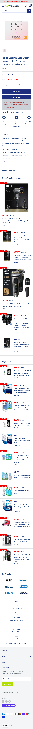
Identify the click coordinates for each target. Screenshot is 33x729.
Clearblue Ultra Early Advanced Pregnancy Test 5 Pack (22, 440)
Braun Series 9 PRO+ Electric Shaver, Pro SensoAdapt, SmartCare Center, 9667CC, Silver (22, 239)
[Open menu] (3, 6)
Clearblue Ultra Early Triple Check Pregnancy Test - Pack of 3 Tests (22, 507)
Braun (3, 225)
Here (19, 632)
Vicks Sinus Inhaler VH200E (22, 490)
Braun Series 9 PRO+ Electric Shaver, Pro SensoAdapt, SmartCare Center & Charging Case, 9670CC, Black (16, 221)
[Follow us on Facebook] (3, 701)
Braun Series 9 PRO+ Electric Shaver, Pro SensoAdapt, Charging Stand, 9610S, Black (22, 257)
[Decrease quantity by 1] (10, 85)
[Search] (29, 11)
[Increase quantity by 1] (19, 85)
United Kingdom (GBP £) (9, 692)
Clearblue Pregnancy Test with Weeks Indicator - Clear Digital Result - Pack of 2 (22, 390)
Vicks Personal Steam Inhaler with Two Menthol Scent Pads (22, 476)
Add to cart (16, 91)
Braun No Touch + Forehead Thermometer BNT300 (22, 540)
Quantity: (4, 85)
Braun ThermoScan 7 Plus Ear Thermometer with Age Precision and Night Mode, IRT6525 (22, 558)
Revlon (16, 529)
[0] (30, 6)
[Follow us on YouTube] (9, 701)
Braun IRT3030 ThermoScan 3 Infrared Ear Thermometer (22, 424)
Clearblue (17, 395)
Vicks (15, 412)
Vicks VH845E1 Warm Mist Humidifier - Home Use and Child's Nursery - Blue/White (22, 408)
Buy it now (16, 97)
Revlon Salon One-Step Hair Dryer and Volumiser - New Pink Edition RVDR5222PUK (22, 524)
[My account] (26, 6)
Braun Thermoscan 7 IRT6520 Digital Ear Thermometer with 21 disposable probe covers (22, 373)
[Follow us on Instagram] (6, 701)
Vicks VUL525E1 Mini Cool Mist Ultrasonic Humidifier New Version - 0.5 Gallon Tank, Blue (21, 459)
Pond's (4, 68)
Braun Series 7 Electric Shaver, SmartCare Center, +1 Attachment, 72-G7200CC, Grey (22, 346)
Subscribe (7, 684)
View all (29, 362)
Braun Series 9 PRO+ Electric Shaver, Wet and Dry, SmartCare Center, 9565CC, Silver (16, 305)
